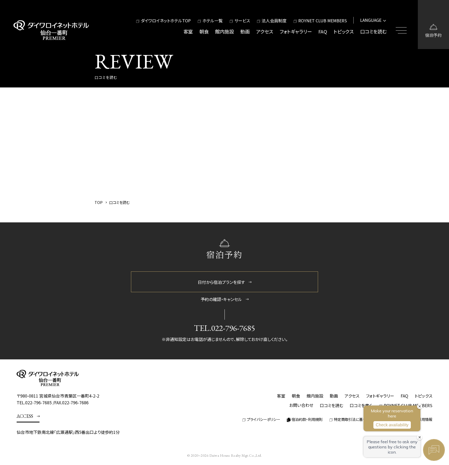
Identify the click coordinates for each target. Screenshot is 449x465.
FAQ (322, 31)
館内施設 (224, 31)
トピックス (344, 31)
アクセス (264, 31)
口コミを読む (373, 31)
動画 (245, 31)
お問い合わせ (301, 405)
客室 (188, 31)
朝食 (204, 31)
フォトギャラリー (296, 31)
